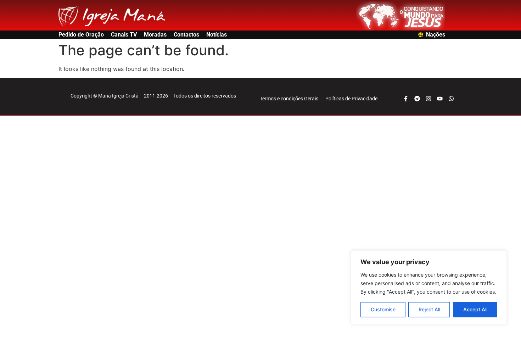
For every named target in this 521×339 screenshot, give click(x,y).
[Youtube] (440, 98)
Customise (383, 309)
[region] (429, 287)
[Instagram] (428, 98)
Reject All (429, 309)
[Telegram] (417, 98)
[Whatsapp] (451, 98)
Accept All (475, 309)
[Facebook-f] (405, 98)
